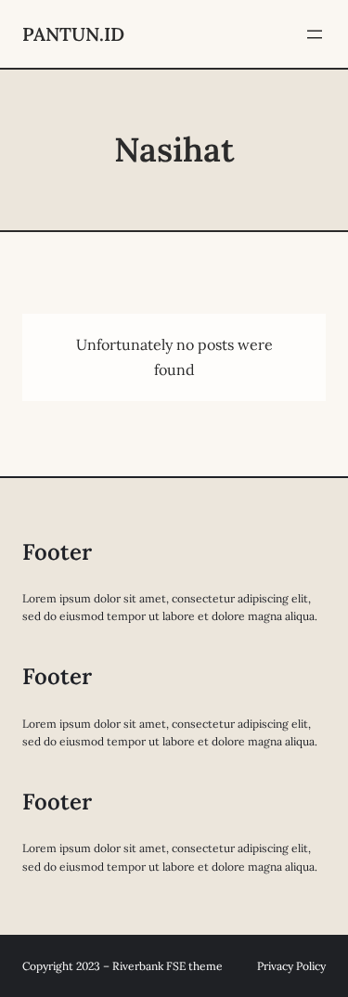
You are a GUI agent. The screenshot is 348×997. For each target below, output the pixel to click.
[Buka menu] (314, 34)
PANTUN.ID (73, 33)
